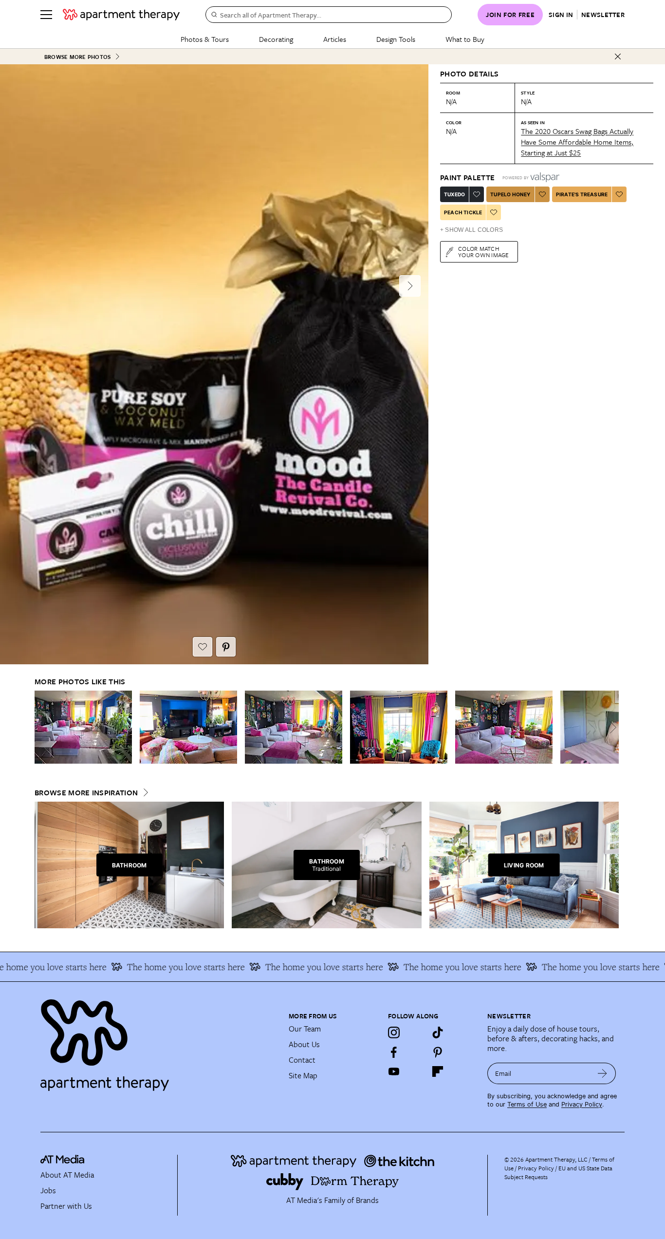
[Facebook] (394, 1052)
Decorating (276, 39)
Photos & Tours (205, 39)
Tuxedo (454, 194)
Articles (334, 39)
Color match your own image (483, 251)
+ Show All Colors (471, 229)
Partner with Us (66, 1206)
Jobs (48, 1190)
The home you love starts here (168, 967)
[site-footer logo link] (62, 1160)
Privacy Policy (581, 1104)
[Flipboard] (437, 1071)
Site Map (303, 1075)
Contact (302, 1060)
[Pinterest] (437, 1052)
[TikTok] (437, 1032)
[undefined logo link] (121, 14)
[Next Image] (410, 286)
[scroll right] (611, 727)
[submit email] (602, 1073)
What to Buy (464, 39)
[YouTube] (394, 1071)
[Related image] (83, 727)
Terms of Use (527, 1104)
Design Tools (395, 39)
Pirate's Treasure (582, 194)
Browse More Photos (77, 57)
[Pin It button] (226, 647)
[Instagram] (394, 1032)
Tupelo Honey (510, 194)
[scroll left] (42, 727)
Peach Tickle (463, 212)
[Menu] (46, 14)
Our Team (305, 1028)
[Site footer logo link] (158, 1041)
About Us (304, 1044)
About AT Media (67, 1175)
